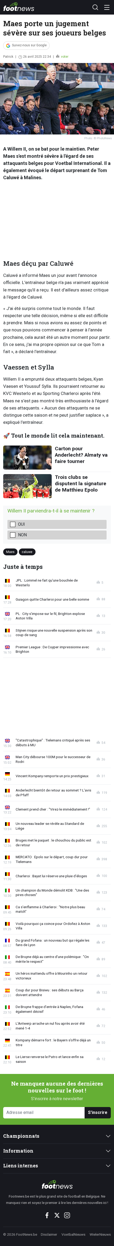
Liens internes (20, 1166)
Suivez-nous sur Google (29, 45)
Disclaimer (49, 1234)
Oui (21, 524)
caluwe (27, 552)
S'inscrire (97, 1112)
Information (18, 1151)
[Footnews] (57, 1184)
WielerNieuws (100, 1234)
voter (64, 57)
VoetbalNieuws (73, 1234)
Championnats (21, 1136)
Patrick (8, 57)
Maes (10, 552)
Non (22, 534)
